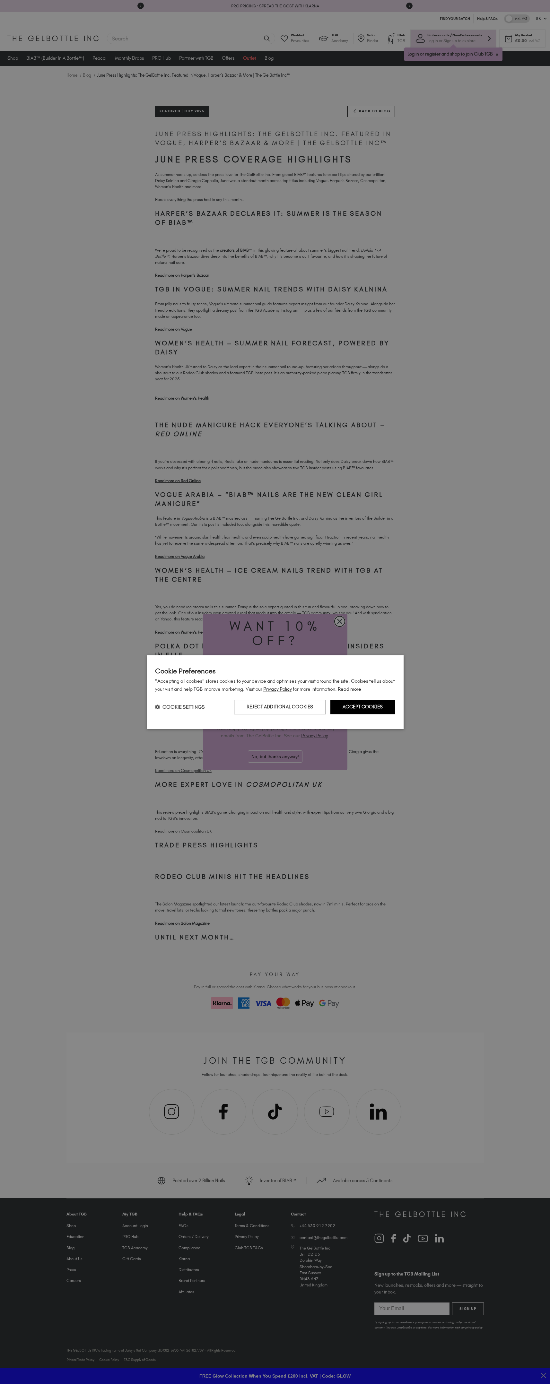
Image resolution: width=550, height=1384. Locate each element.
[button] (180, 707)
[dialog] (275, 692)
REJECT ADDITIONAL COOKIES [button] (280, 707)
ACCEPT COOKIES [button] (363, 707)
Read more (349, 689)
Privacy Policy (277, 689)
